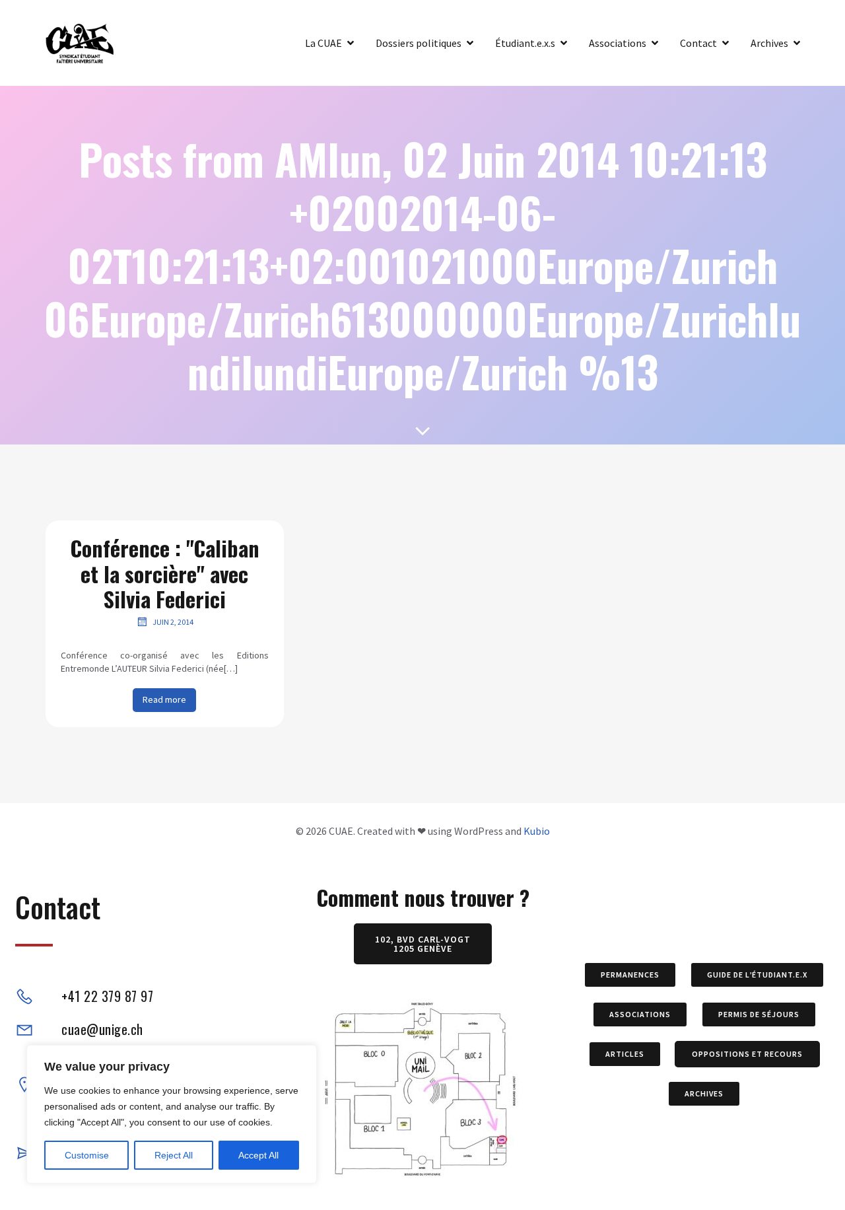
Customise (87, 1155)
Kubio (537, 830)
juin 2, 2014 (172, 622)
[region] (171, 1114)
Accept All (258, 1155)
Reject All (173, 1155)
